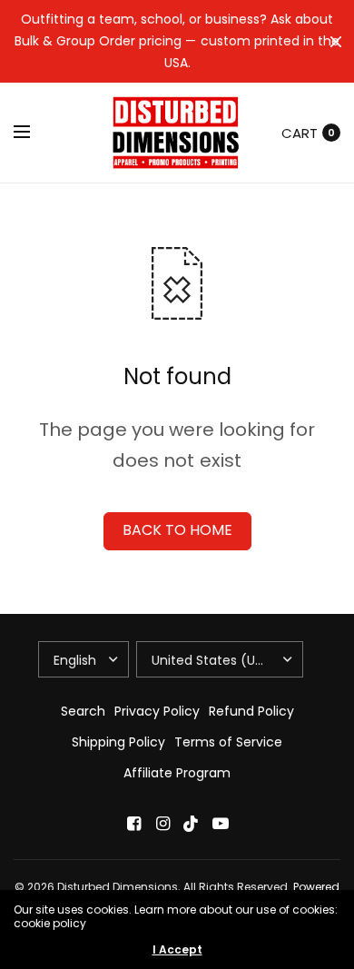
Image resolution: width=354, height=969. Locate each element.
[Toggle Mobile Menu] (34, 133)
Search (83, 711)
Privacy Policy (157, 711)
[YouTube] (220, 824)
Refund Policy (251, 711)
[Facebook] (133, 824)
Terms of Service (228, 742)
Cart (299, 133)
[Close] (336, 42)
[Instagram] (162, 824)
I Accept (177, 949)
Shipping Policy (118, 742)
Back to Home (177, 529)
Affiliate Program (177, 773)
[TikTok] (191, 824)
